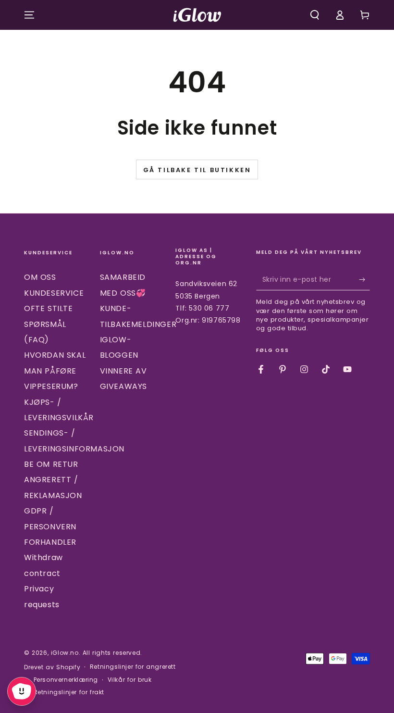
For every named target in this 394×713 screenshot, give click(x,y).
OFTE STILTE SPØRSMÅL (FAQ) (48, 324)
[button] (314, 14)
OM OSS (40, 277)
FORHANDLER (50, 542)
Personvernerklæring (66, 680)
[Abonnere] (364, 279)
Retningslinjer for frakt (69, 692)
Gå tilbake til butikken (197, 170)
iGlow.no (65, 653)
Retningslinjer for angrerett (133, 667)
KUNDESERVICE (54, 293)
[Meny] (29, 14)
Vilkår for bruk (130, 680)
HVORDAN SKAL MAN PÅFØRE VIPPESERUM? (55, 371)
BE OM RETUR (51, 464)
